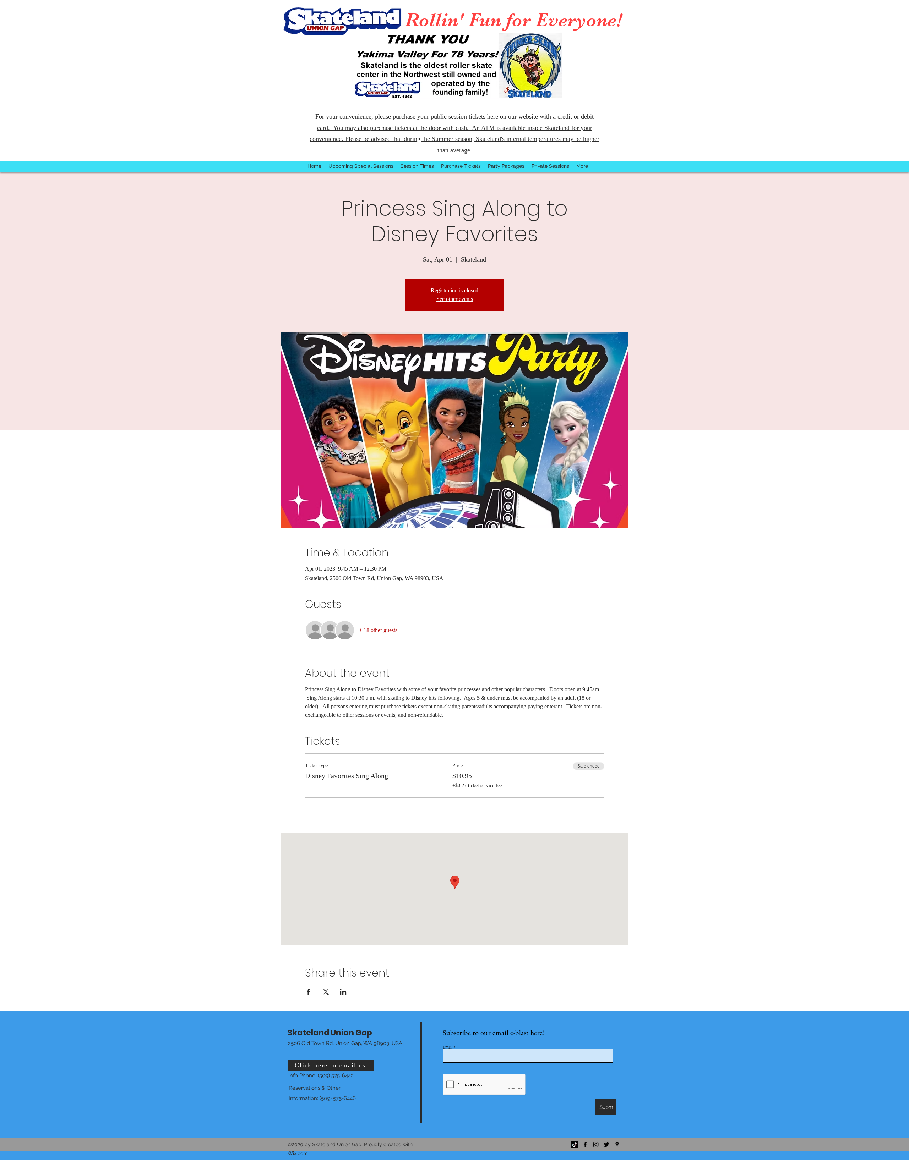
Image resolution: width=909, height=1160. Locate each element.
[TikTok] (574, 1144)
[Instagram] (595, 1144)
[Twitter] (606, 1144)
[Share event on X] (325, 992)
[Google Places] (617, 1144)
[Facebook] (585, 1144)
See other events (454, 299)
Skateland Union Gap (330, 1032)
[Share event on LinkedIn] (343, 992)
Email (447, 1047)
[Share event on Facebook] (308, 992)
